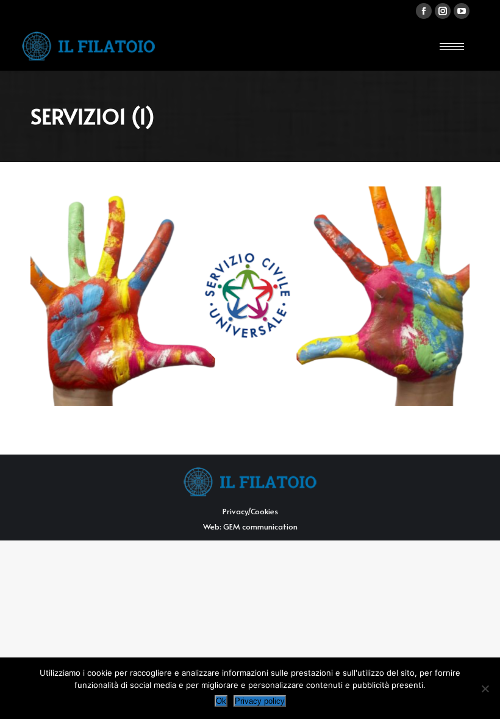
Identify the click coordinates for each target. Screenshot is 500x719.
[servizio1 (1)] (250, 296)
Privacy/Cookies (250, 511)
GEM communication (260, 526)
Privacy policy (260, 701)
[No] (485, 688)
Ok (221, 701)
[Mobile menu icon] (452, 46)
